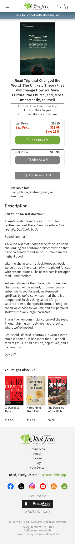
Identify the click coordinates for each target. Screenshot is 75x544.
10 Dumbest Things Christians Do (13, 411)
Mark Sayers (43, 110)
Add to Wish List (39, 175)
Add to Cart (39, 140)
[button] (59, 6)
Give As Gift (40, 160)
